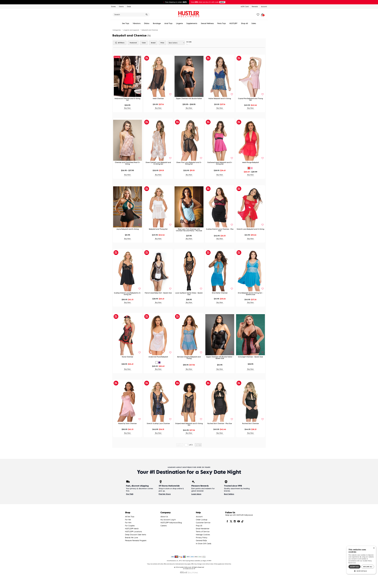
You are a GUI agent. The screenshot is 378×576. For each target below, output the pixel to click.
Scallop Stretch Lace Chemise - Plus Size (219, 230)
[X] (231, 521)
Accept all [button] (354, 566)
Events (121, 6)
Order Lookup (201, 520)
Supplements (191, 23)
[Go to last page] (199, 444)
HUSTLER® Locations (133, 532)
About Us (164, 517)
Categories (117, 30)
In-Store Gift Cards (203, 544)
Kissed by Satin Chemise (127, 423)
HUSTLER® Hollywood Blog (171, 523)
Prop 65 (199, 526)
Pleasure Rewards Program (135, 540)
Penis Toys (221, 23)
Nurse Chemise (127, 357)
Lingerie (179, 23)
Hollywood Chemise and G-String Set (127, 99)
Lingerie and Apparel (131, 30)
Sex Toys (125, 23)
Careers (163, 526)
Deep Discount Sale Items (135, 535)
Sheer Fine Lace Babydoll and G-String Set (189, 163)
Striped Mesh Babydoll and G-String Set (189, 424)
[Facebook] (227, 521)
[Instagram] (235, 521)
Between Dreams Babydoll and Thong (189, 357)
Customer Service (203, 523)
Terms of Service (202, 532)
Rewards (255, 6)
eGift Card (245, 6)
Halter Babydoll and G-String (219, 98)
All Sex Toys (129, 517)
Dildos (146, 23)
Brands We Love (131, 538)
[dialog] (361, 560)
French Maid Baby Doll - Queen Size (158, 293)
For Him (128, 523)
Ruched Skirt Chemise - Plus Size (220, 423)
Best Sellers (229, 494)
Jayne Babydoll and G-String (127, 229)
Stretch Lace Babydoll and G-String (250, 229)
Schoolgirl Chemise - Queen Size (250, 357)
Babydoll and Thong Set (158, 229)
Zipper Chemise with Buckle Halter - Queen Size (219, 357)
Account (264, 6)
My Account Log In (168, 520)
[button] (249, 168)
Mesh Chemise (158, 98)
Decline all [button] (367, 566)
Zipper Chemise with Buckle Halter (189, 98)
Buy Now (127, 108)
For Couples (130, 526)
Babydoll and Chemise (150, 30)
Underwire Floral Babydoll (158, 357)
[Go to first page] (178, 444)
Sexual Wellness (207, 23)
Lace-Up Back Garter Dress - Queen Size (189, 293)
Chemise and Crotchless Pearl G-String (127, 163)
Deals (129, 6)
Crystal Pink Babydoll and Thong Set (250, 99)
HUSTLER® (233, 23)
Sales (254, 23)
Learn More (196, 494)
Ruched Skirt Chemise (250, 423)
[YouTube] (238, 521)
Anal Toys (168, 23)
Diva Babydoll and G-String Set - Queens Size (250, 293)
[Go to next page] (196, 444)
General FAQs (201, 540)
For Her (128, 520)
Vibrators (136, 23)
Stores (113, 6)
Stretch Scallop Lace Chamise (158, 423)
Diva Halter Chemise (219, 293)
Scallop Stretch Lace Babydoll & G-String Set (127, 293)
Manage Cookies (203, 535)
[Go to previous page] (181, 444)
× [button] (374, 548)
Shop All (244, 23)
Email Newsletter (202, 529)
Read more (352, 562)
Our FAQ (129, 494)
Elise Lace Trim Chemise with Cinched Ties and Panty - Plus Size (189, 230)
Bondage (157, 23)
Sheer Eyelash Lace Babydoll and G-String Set (158, 163)
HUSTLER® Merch (132, 529)
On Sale (188, 42)
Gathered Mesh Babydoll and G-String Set (219, 163)
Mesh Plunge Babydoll (250, 162)
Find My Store (165, 494)
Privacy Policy (201, 538)
